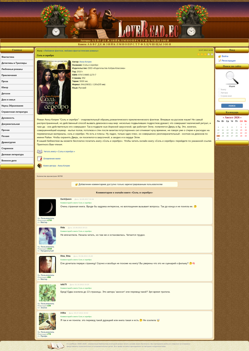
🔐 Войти (223, 56)
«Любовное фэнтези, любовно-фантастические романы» (71, 51)
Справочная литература (15, 111)
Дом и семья (8, 99)
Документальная (11, 123)
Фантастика (8, 56)
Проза (5, 81)
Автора (224, 93)
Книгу (223, 89)
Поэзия (5, 136)
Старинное (7, 148)
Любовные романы (12, 69)
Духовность (8, 117)
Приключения (9, 75)
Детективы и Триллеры (14, 63)
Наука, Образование (12, 105)
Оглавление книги (51, 158)
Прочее (5, 130)
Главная (17, 50)
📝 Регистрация (227, 60)
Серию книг (226, 96)
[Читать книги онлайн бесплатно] (124, 37)
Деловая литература (13, 154)
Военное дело (9, 160)
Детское (6, 93)
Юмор (5, 87)
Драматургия (9, 142)
